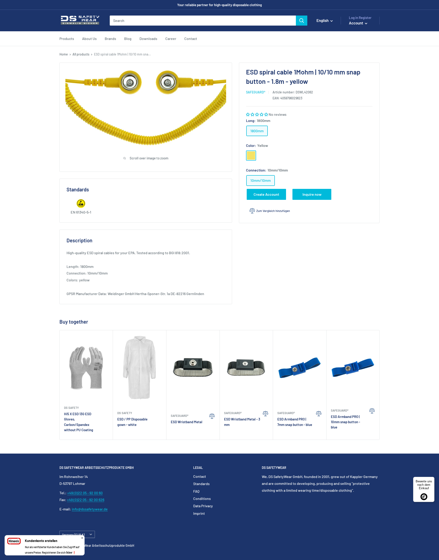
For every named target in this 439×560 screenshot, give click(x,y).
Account (356, 23)
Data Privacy (203, 506)
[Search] (301, 21)
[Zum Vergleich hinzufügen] (212, 423)
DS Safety (71, 407)
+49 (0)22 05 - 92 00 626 (85, 499)
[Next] (380, 385)
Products (66, 38)
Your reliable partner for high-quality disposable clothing (219, 5)
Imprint (199, 513)
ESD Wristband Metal (186, 422)
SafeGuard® (255, 92)
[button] (257, 114)
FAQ (196, 491)
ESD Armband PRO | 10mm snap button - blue (345, 422)
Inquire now (311, 194)
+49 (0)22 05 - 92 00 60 (85, 493)
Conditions (202, 498)
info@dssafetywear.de (90, 509)
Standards (201, 483)
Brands (110, 38)
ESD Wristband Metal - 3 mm (242, 421)
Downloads (148, 38)
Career (170, 38)
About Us (89, 38)
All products (80, 54)
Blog (127, 38)
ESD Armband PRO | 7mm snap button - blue (294, 421)
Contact (190, 38)
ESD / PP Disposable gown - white (132, 421)
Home (63, 54)
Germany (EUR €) (73, 534)
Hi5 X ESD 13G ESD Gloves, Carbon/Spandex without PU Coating (78, 422)
